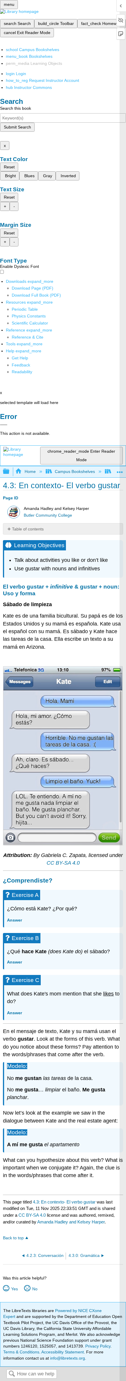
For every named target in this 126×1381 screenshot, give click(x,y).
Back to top (13, 1238)
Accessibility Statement (62, 1352)
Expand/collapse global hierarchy (10, 471)
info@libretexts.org (67, 1358)
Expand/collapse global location (120, 470)
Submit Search (17, 127)
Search (11, 1374)
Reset (9, 167)
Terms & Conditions (21, 1352)
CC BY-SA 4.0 (63, 863)
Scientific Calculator (30, 323)
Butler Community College (48, 515)
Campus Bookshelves (75, 471)
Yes (14, 1289)
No (34, 1289)
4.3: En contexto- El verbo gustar (64, 1201)
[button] (21, 365)
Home (30, 471)
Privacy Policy (97, 1346)
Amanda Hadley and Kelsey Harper (71, 1221)
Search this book (15, 108)
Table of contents (28, 529)
